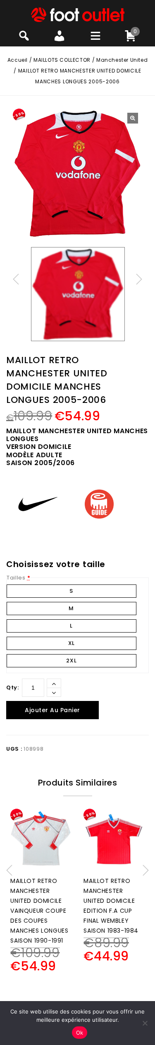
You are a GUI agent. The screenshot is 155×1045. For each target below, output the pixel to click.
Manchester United (122, 59)
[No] (145, 1023)
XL (71, 643)
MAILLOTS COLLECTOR (62, 59)
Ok (79, 1032)
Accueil (17, 59)
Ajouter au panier (52, 710)
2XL (71, 660)
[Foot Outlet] (77, 14)
